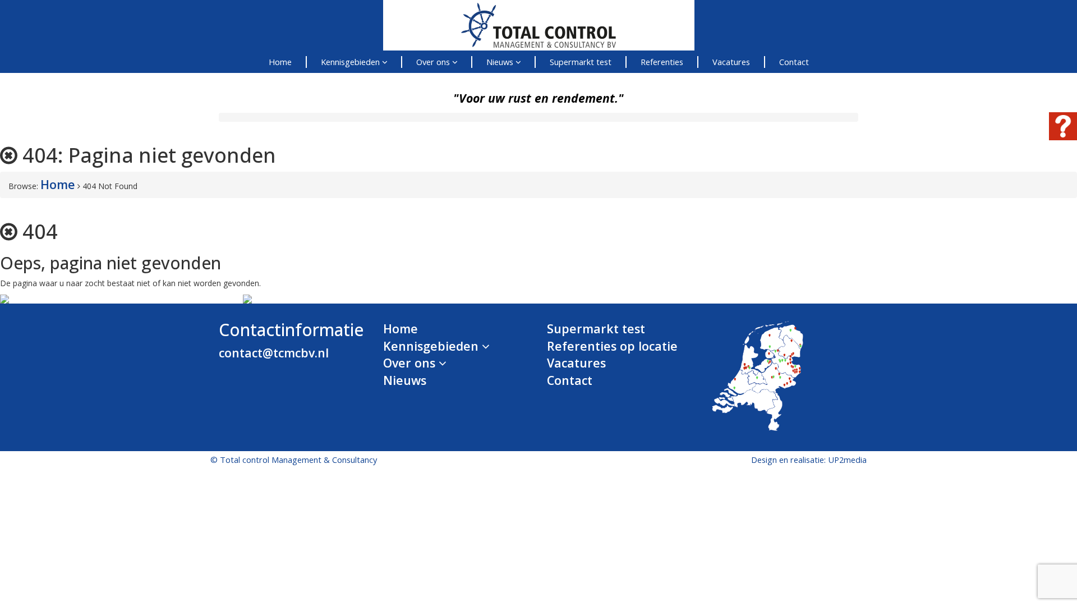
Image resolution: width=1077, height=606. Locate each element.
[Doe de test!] (1063, 135)
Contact (794, 61)
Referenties (662, 61)
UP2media (847, 459)
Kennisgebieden (351, 61)
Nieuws (501, 61)
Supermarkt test (580, 61)
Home (280, 61)
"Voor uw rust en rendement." (538, 98)
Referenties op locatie (612, 346)
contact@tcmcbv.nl (274, 353)
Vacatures (731, 61)
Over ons (434, 61)
